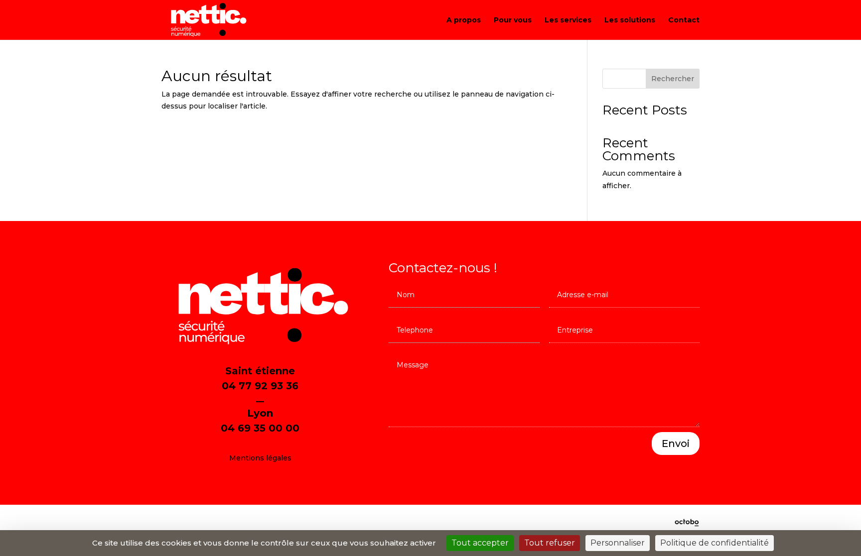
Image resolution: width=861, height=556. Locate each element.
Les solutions (629, 20)
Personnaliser (617, 543)
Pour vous (513, 20)
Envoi (676, 443)
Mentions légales (260, 457)
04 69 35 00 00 (260, 428)
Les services (568, 20)
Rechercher (672, 78)
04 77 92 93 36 (260, 386)
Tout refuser (549, 543)
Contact (684, 20)
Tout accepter (480, 543)
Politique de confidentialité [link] (714, 543)
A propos (463, 20)
